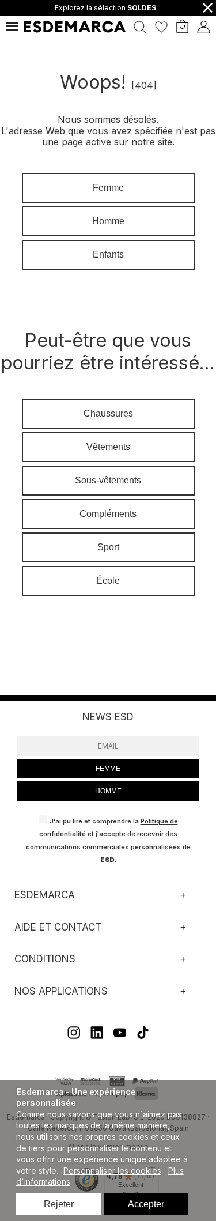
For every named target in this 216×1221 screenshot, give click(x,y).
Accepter (146, 1204)
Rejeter (59, 1204)
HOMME (108, 791)
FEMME (108, 769)
